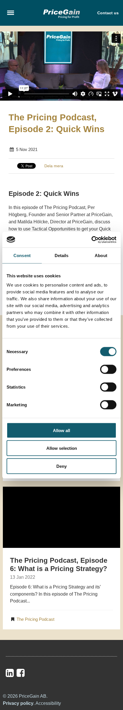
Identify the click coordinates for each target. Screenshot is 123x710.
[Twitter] (32, 673)
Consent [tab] (22, 255)
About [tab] (101, 255)
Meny (11, 12)
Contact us (108, 13)
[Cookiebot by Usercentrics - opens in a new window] (91, 239)
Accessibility (48, 703)
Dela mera (53, 166)
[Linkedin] (10, 673)
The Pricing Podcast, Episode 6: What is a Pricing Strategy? (58, 564)
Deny (61, 466)
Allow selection (61, 448)
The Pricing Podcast (35, 619)
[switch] (108, 369)
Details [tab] (62, 255)
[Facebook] (21, 673)
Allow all (61, 430)
